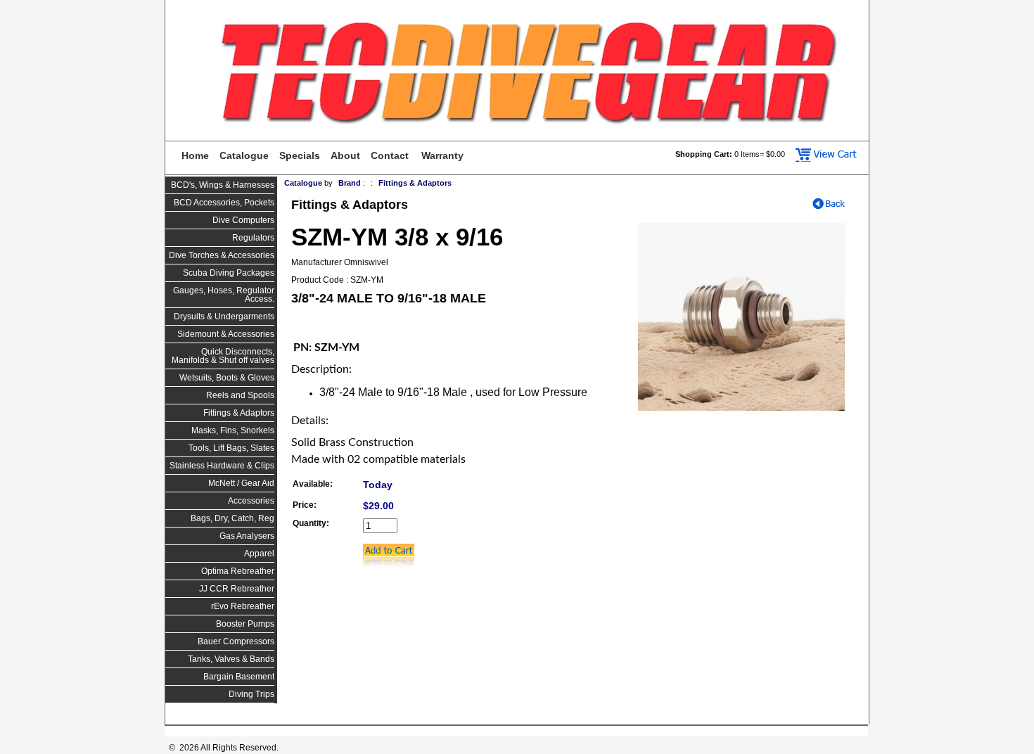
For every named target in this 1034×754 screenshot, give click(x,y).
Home (195, 155)
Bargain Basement (238, 676)
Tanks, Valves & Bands (231, 659)
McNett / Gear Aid (241, 483)
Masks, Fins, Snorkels (232, 430)
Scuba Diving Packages (228, 273)
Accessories (251, 501)
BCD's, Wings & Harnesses (222, 185)
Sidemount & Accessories (225, 334)
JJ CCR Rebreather (236, 588)
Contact (390, 155)
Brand (349, 183)
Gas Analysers (246, 536)
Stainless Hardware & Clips (222, 465)
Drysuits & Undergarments (224, 316)
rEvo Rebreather (242, 606)
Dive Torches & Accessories (221, 255)
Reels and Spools (240, 395)
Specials (299, 155)
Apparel (259, 553)
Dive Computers (243, 220)
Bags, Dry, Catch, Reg (232, 518)
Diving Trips (251, 694)
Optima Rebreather (237, 571)
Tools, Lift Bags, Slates (231, 448)
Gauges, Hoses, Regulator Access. (223, 294)
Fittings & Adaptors (238, 413)
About (345, 155)
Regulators (253, 238)
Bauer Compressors (236, 641)
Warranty (442, 155)
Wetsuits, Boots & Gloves (226, 377)
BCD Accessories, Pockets (224, 202)
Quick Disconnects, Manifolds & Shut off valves (223, 355)
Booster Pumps (245, 624)
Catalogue (244, 155)
